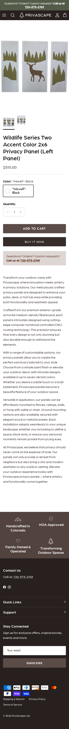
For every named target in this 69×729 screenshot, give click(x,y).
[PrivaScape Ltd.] (35, 15)
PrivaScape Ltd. (21, 715)
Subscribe (34, 663)
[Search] (13, 15)
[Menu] (4, 15)
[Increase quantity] (21, 212)
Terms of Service (12, 704)
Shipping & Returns (14, 698)
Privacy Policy (37, 698)
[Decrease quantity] (6, 212)
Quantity (9, 204)
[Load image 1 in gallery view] (34, 66)
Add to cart (34, 228)
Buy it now (34, 241)
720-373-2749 (23, 577)
